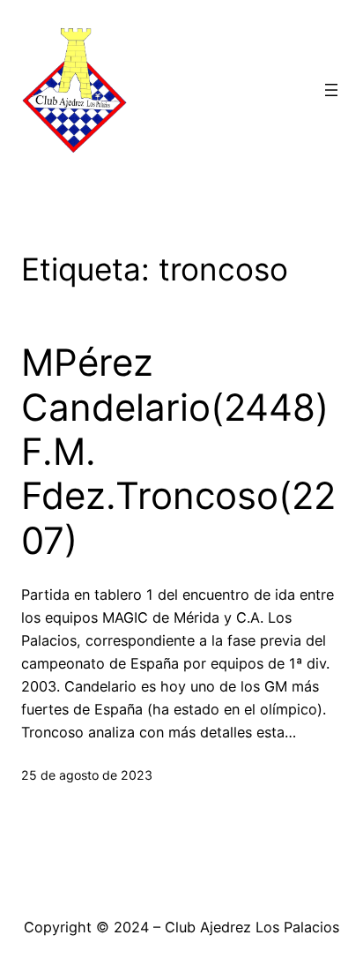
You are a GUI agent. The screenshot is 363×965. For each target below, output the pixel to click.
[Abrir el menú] (331, 90)
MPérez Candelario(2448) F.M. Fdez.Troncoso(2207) (178, 451)
